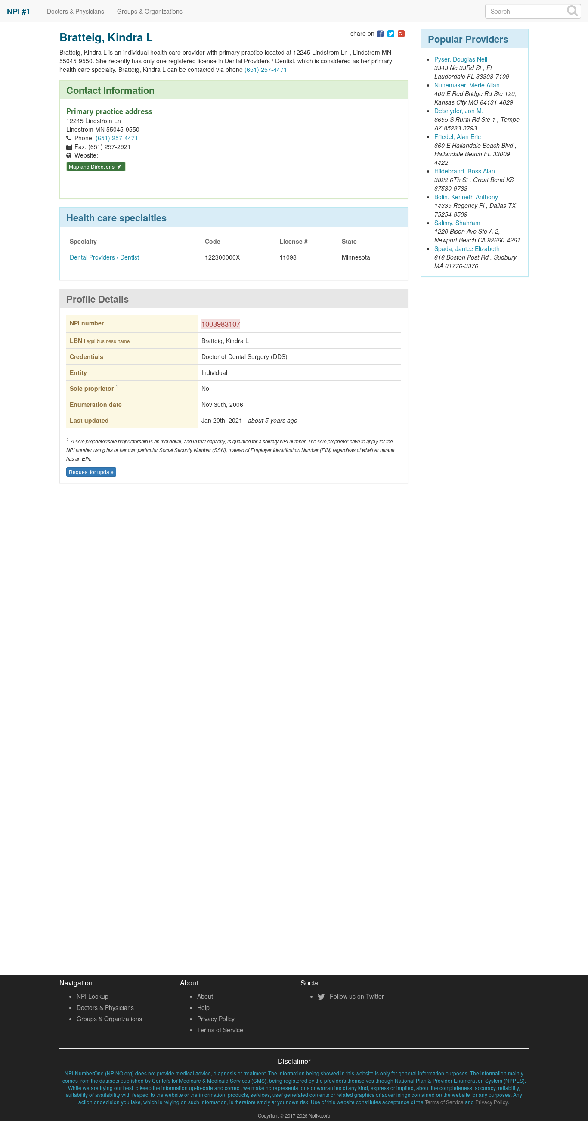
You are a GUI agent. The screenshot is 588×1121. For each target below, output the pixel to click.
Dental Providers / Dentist (104, 257)
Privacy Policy (216, 1018)
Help (203, 1007)
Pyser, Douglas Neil (460, 59)
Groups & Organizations (150, 11)
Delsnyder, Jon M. (458, 110)
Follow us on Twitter (356, 996)
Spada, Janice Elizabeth (467, 248)
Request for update (91, 471)
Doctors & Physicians (75, 11)
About (205, 996)
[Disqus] (233, 617)
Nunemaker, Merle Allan (467, 85)
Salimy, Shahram (457, 222)
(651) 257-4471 (265, 69)
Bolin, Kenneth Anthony (466, 196)
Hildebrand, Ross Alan (464, 171)
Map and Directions (92, 166)
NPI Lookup (92, 996)
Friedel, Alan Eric (457, 136)
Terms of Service (220, 1029)
